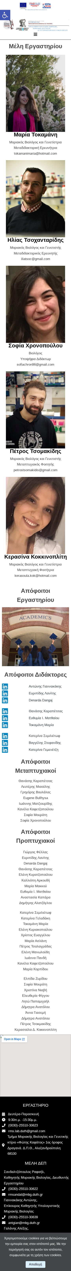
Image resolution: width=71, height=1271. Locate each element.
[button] (5, 15)
